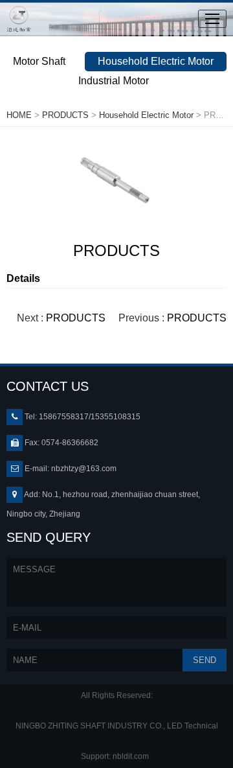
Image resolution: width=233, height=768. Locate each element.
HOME (19, 115)
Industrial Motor (113, 80)
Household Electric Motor (156, 61)
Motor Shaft (39, 61)
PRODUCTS (65, 115)
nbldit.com (133, 756)
